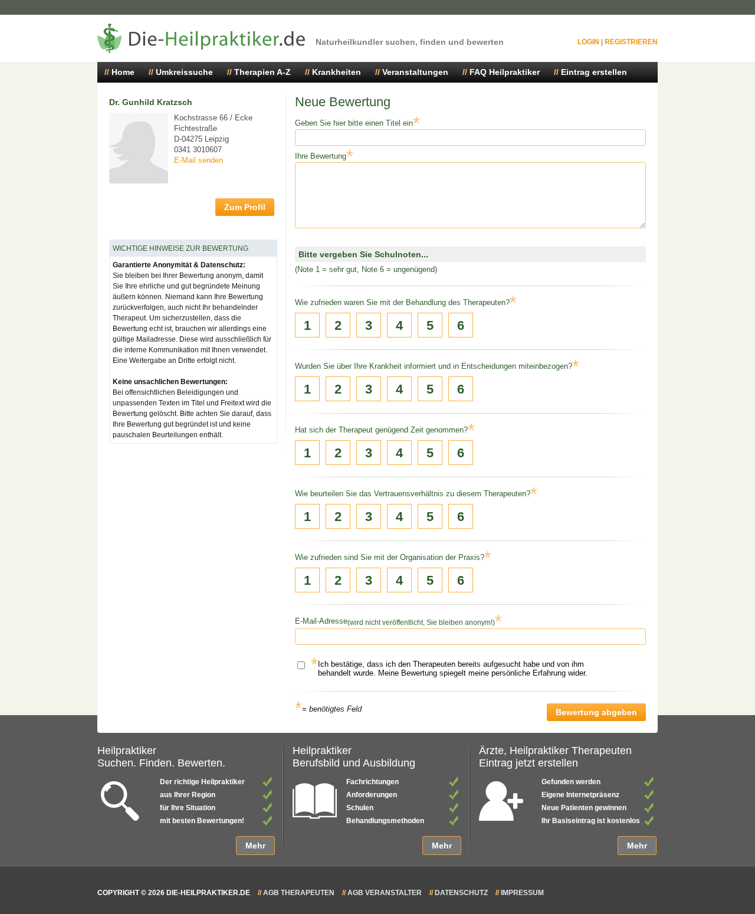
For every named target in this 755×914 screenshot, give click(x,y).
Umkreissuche (184, 72)
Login (588, 42)
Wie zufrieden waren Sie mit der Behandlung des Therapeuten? (402, 302)
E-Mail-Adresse (321, 621)
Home (122, 72)
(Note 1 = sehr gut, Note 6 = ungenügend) (366, 269)
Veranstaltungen (415, 72)
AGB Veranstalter (384, 893)
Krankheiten (336, 72)
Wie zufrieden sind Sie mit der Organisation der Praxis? (389, 557)
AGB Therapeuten (298, 893)
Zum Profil (244, 207)
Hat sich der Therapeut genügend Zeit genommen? (381, 429)
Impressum (522, 893)
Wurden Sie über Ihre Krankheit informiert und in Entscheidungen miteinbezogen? (433, 366)
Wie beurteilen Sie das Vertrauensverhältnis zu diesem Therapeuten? (412, 493)
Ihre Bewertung (320, 156)
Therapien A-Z (262, 72)
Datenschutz (461, 893)
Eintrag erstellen (594, 72)
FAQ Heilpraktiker (505, 72)
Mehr (255, 845)
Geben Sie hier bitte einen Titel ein (354, 123)
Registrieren (631, 42)
